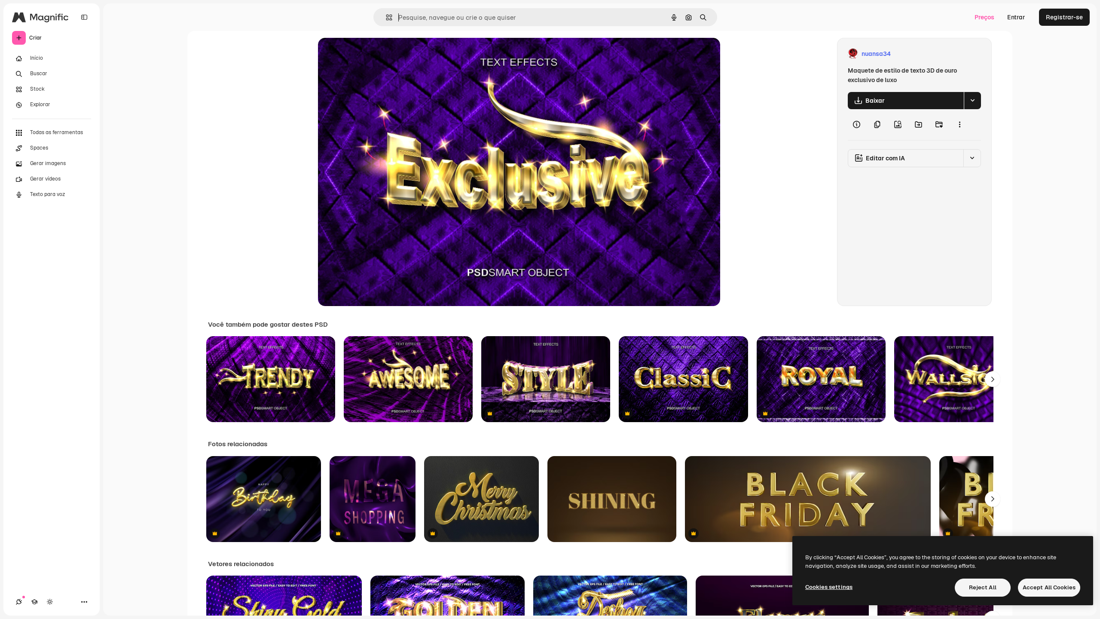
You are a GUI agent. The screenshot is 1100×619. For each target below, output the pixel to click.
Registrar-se (1064, 17)
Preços (984, 17)
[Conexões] (19, 602)
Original (373, 54)
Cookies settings (828, 587)
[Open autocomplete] (385, 17)
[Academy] (34, 602)
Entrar (1016, 17)
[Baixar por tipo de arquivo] (972, 100)
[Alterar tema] (50, 602)
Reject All (982, 587)
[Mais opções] (959, 124)
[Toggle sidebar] (84, 17)
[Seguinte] (992, 379)
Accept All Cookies (1049, 587)
